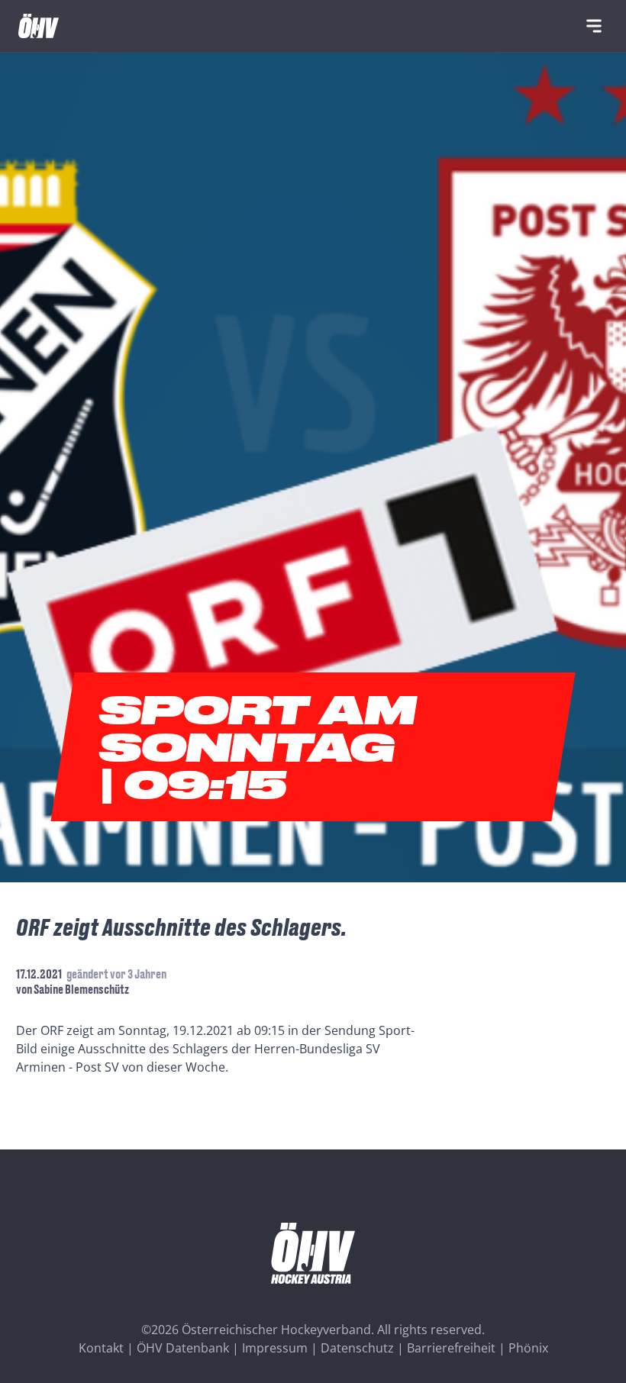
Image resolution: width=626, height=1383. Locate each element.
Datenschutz (357, 1347)
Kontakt (101, 1347)
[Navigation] (594, 26)
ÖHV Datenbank (183, 1347)
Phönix (528, 1347)
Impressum (275, 1347)
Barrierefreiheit (451, 1347)
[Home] (38, 26)
